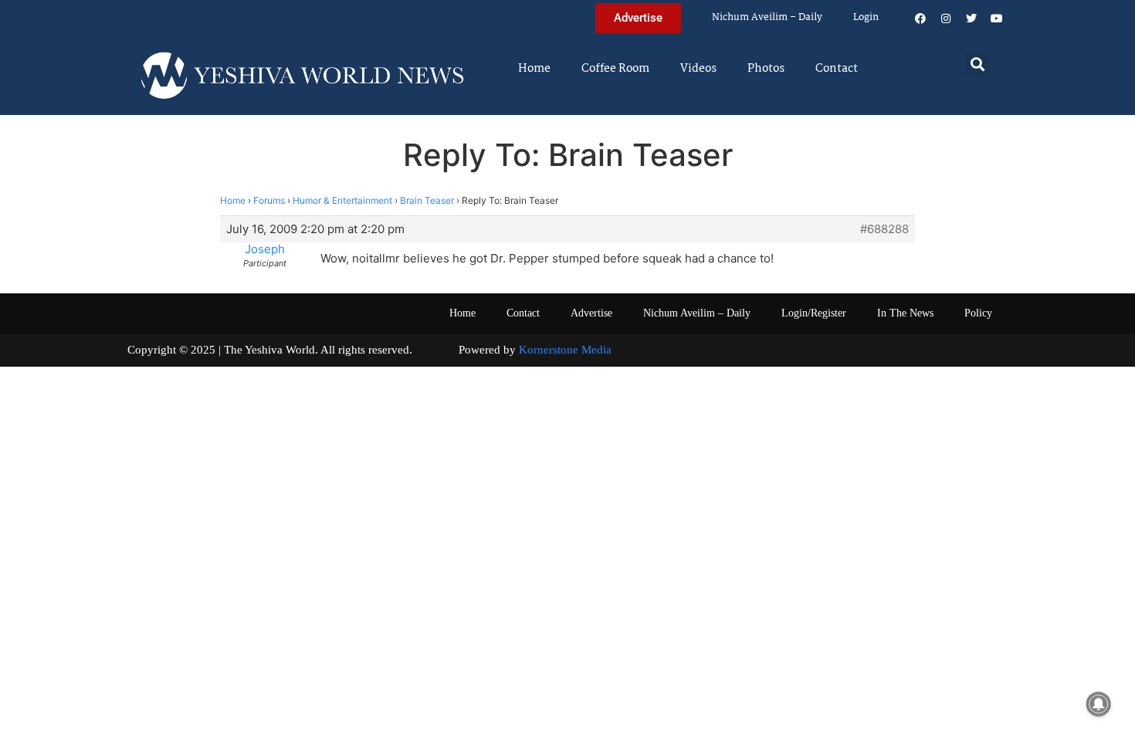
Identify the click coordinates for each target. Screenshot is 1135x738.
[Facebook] (920, 18)
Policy (978, 313)
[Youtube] (997, 18)
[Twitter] (971, 18)
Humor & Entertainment (342, 200)
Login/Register (813, 313)
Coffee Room (615, 68)
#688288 (884, 229)
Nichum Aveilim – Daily (767, 17)
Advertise (591, 313)
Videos (698, 68)
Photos (765, 68)
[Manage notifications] (1098, 704)
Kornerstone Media (565, 350)
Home (534, 68)
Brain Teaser (427, 200)
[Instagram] (946, 18)
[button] (978, 63)
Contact (836, 68)
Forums (269, 200)
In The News (905, 313)
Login (866, 17)
